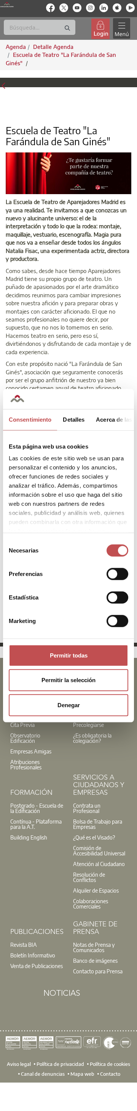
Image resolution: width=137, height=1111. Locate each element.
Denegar (68, 704)
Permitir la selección (68, 680)
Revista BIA (23, 944)
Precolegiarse (88, 724)
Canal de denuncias (43, 1074)
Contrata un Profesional (86, 808)
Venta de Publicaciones (36, 965)
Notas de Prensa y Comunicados (94, 947)
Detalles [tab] (73, 419)
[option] (37, 738)
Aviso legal (19, 1064)
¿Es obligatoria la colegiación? (92, 738)
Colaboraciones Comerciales (90, 904)
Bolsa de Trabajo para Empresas (97, 824)
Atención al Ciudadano (99, 863)
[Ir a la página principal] (7, 4)
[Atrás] (3, 85)
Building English (28, 837)
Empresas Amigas (30, 751)
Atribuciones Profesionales (25, 764)
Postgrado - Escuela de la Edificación (36, 808)
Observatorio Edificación (25, 738)
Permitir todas (69, 655)
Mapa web (82, 1074)
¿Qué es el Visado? (94, 837)
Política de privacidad (60, 1064)
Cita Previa (22, 724)
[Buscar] (67, 28)
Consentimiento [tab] (30, 419)
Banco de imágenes (95, 960)
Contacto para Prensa (98, 971)
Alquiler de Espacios (96, 890)
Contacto (110, 1074)
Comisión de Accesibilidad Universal (99, 850)
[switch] (117, 574)
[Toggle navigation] (121, 28)
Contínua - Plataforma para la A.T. (36, 824)
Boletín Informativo (32, 955)
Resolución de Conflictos (89, 877)
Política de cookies (110, 1064)
